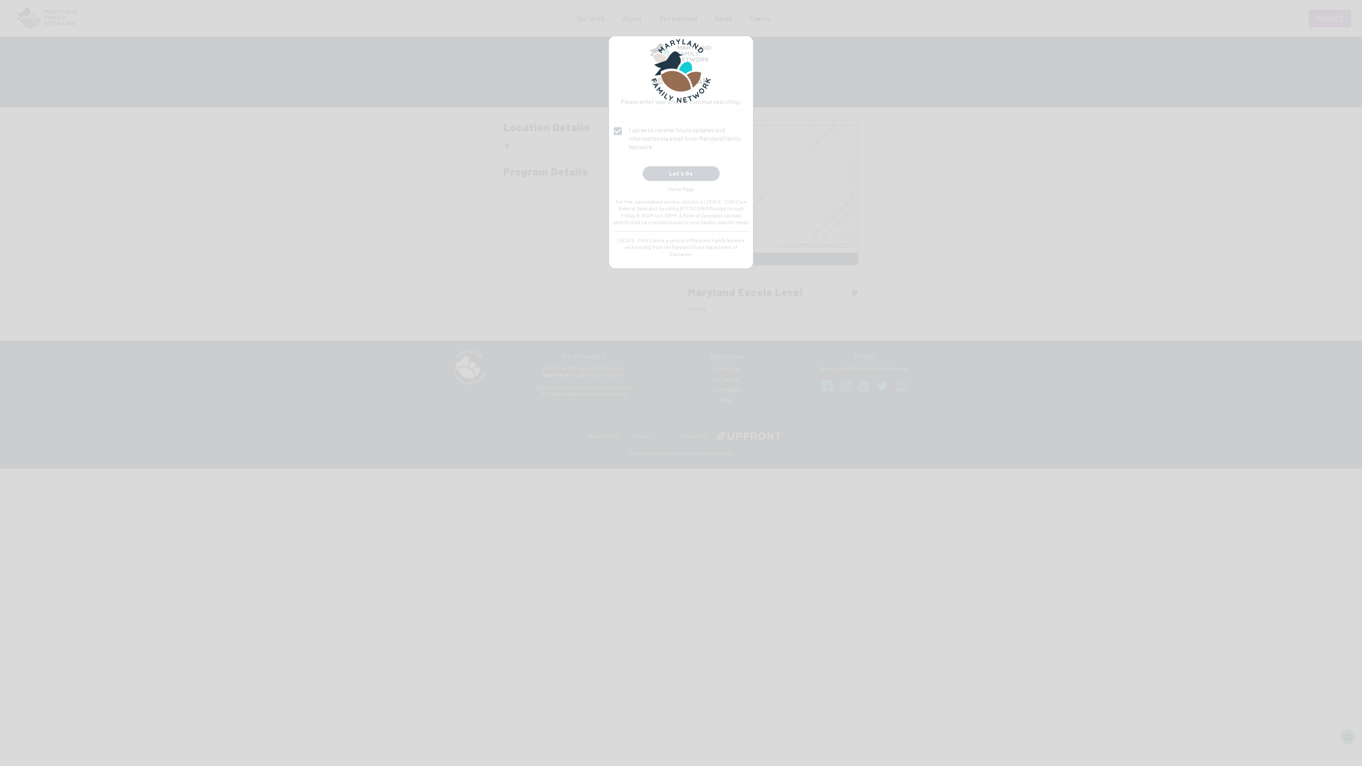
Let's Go (681, 173)
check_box (618, 131)
